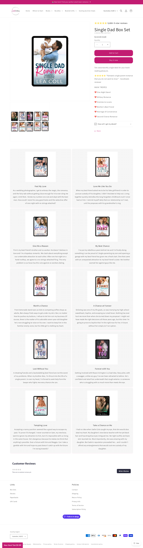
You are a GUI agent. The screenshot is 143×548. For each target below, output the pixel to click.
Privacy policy (47, 544)
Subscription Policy (79, 509)
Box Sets (13, 490)
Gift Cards (13, 501)
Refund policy (37, 544)
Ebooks (12, 494)
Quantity (97, 40)
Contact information (83, 544)
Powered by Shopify (25, 544)
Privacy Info (76, 501)
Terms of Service (78, 505)
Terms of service (58, 544)
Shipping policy (70, 544)
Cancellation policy (97, 544)
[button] (48, 10)
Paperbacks (14, 497)
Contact (75, 490)
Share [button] (99, 131)
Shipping (75, 494)
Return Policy (77, 497)
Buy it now (113, 60)
